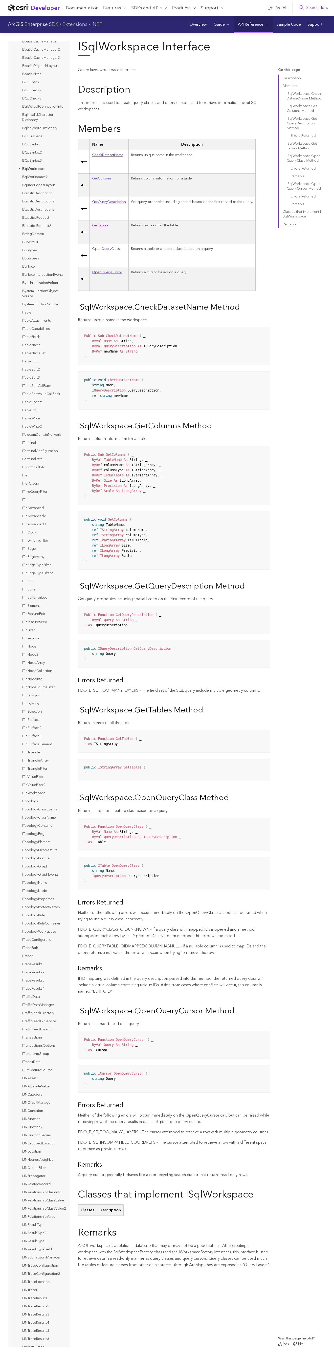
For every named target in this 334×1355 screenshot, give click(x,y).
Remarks (297, 176)
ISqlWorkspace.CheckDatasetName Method (304, 96)
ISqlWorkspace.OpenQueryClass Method (303, 158)
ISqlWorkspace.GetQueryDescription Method (302, 123)
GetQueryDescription (109, 202)
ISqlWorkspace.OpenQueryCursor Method (304, 186)
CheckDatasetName (107, 155)
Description (292, 78)
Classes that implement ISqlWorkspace (302, 214)
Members (290, 86)
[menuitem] (198, 24)
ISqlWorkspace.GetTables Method (302, 146)
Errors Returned (303, 136)
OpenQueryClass (106, 249)
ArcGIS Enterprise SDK (33, 24)
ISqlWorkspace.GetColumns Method (302, 108)
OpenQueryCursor (107, 272)
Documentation (82, 8)
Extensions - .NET (83, 24)
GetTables (100, 225)
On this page (289, 70)
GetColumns (102, 178)
